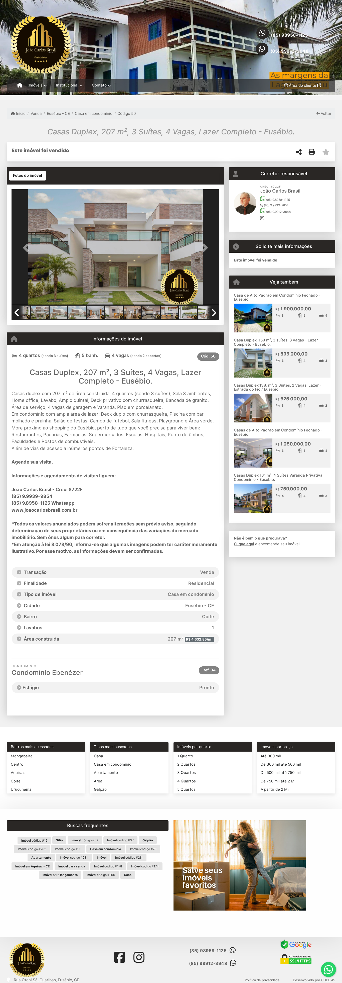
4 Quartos (186, 781)
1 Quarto (185, 756)
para (71, 866)
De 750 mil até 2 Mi (278, 781)
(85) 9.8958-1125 (277, 200)
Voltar (325, 113)
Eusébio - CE (58, 113)
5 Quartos (186, 789)
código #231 (74, 857)
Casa (98, 756)
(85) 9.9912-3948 (278, 212)
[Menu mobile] (19, 85)
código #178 (108, 866)
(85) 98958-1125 (289, 35)
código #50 (68, 849)
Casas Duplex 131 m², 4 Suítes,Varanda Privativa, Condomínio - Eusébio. (278, 477)
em (32, 866)
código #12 (34, 840)
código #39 (85, 840)
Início (20, 113)
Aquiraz (18, 772)
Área (98, 781)
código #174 (145, 866)
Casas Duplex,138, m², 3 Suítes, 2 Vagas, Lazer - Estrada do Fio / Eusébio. (277, 387)
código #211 (129, 857)
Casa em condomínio (93, 113)
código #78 (143, 849)
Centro (17, 764)
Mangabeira (22, 756)
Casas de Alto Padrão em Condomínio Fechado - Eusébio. (278, 432)
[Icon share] (119, 957)
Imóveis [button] (36, 85)
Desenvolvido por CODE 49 (314, 980)
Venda (36, 113)
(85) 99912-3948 (289, 51)
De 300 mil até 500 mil (281, 764)
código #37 (120, 840)
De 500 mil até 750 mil (281, 772)
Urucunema (21, 789)
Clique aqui (244, 544)
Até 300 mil (271, 756)
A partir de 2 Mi (275, 789)
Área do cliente (302, 85)
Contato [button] (99, 85)
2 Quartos (186, 764)
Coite (16, 781)
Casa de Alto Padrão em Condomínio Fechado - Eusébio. (277, 297)
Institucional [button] (67, 85)
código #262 (32, 849)
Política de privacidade (262, 980)
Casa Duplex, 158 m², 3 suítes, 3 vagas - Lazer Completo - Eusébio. (276, 342)
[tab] (27, 176)
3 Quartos (186, 772)
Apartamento (106, 772)
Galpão (100, 789)
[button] (27, 247)
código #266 (101, 875)
